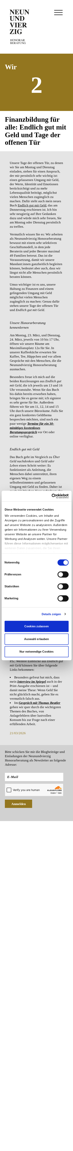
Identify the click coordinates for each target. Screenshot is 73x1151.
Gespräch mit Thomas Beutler (39, 703)
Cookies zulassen (36, 626)
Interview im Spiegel (31, 681)
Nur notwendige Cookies (36, 651)
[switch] (63, 574)
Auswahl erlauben (36, 639)
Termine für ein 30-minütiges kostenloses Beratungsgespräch (32, 428)
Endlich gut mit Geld (32, 205)
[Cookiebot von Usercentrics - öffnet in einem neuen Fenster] (52, 496)
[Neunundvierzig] (19, 27)
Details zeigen (51, 614)
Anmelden (18, 804)
